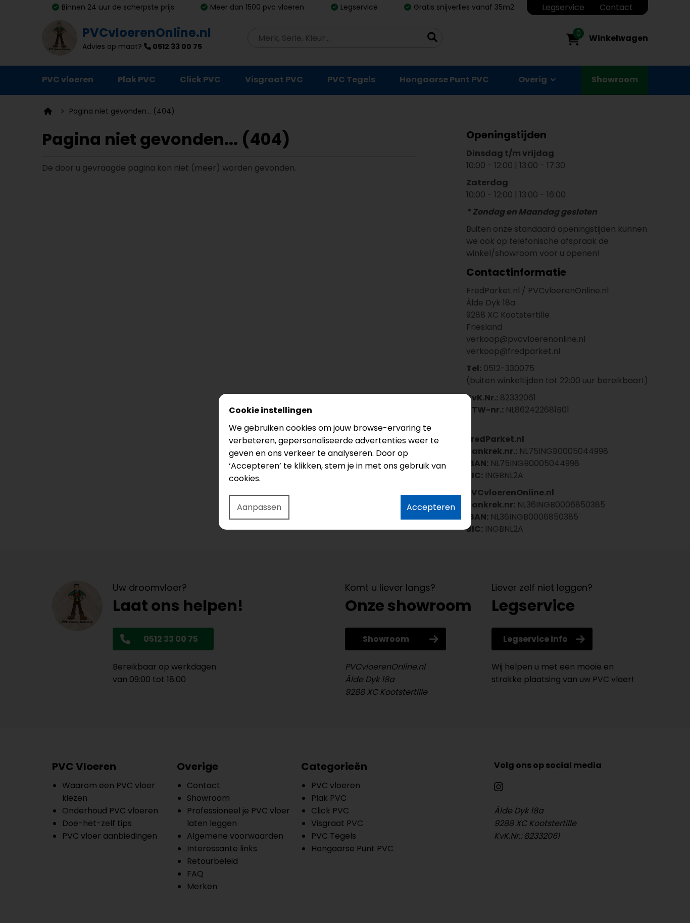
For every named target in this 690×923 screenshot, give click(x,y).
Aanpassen (259, 507)
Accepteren (431, 507)
